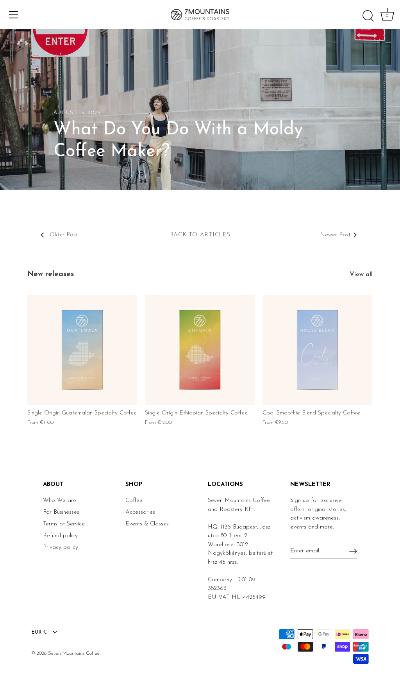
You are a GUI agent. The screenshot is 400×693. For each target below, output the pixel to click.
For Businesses (61, 512)
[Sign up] (353, 551)
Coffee (134, 501)
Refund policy (60, 536)
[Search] (368, 16)
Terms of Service (64, 524)
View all (361, 274)
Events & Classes (147, 524)
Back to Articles (200, 235)
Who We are (59, 501)
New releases (50, 274)
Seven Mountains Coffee (74, 653)
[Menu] (13, 14)
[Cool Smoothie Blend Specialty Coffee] (317, 350)
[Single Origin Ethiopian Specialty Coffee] (200, 350)
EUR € (39, 632)
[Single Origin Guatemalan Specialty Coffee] (82, 350)
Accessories (140, 512)
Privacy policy (60, 547)
